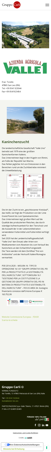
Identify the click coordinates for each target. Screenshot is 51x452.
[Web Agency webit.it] (28, 438)
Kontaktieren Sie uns (10, 401)
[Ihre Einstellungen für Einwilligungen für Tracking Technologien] (46, 447)
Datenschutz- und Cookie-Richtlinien (25, 433)
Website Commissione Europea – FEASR (20, 317)
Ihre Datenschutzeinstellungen (25, 444)
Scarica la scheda (9, 320)
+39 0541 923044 (12, 398)
